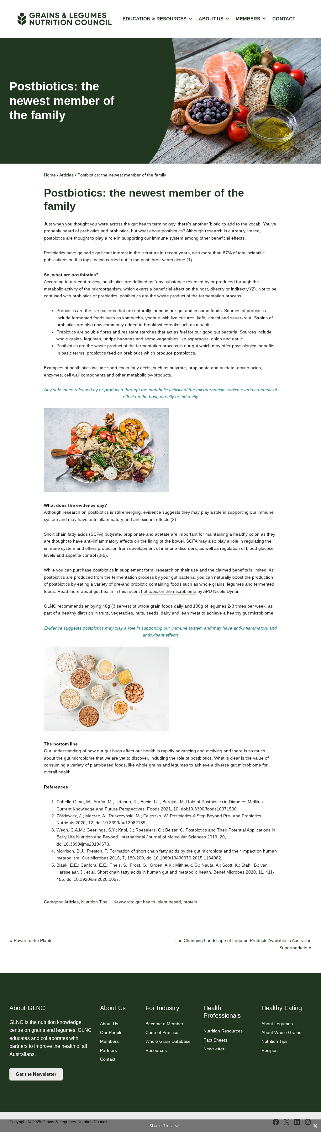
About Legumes (277, 1023)
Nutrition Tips (94, 901)
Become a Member (164, 1023)
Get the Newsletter (36, 1074)
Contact (283, 18)
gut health (145, 901)
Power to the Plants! (34, 940)
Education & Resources (155, 18)
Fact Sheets (215, 1040)
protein (190, 901)
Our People (111, 1032)
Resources (156, 1050)
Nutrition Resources (223, 1030)
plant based (169, 901)
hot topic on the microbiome (168, 591)
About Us (211, 18)
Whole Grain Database (168, 1041)
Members (248, 18)
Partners (108, 1050)
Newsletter (213, 1048)
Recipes (269, 1050)
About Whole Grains (281, 1032)
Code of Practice (161, 1032)
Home (50, 174)
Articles (66, 174)
